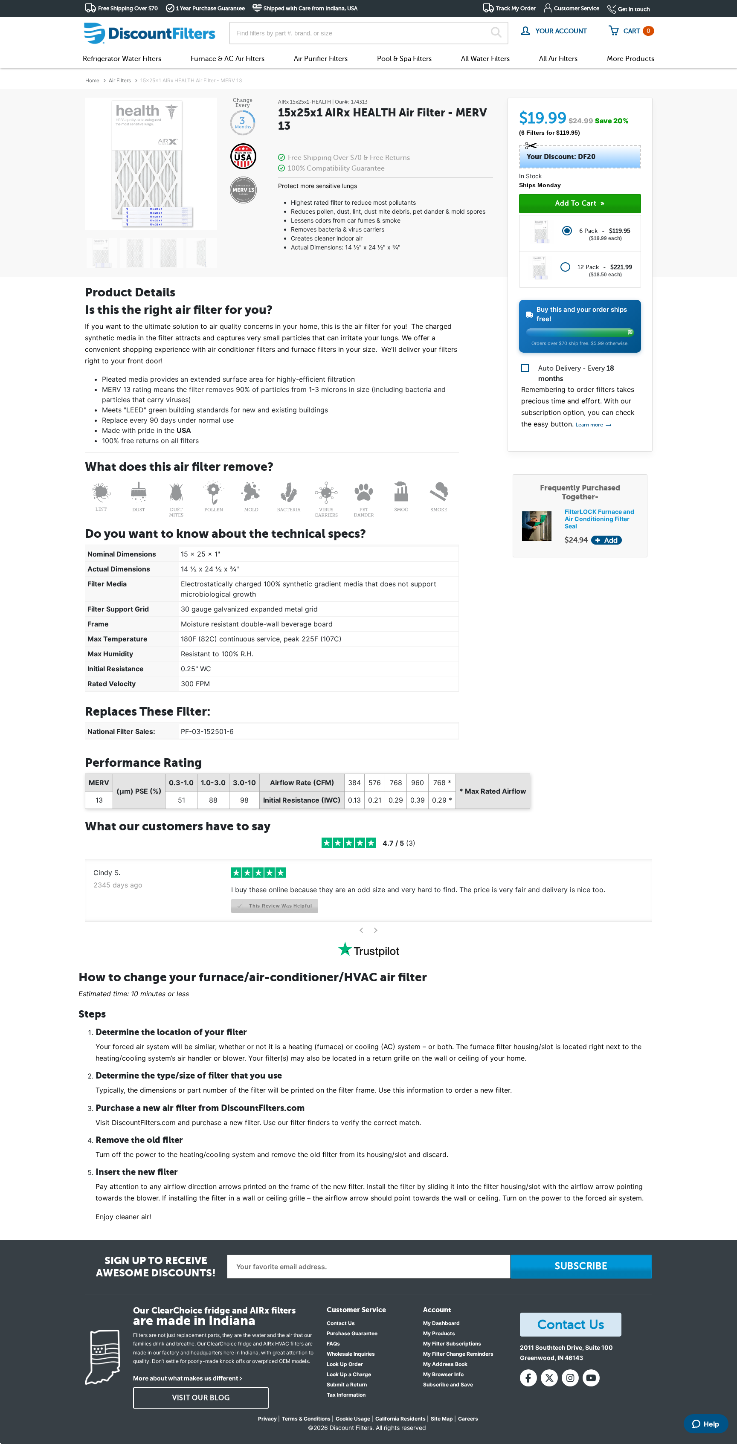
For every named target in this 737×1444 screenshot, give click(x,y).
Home (92, 80)
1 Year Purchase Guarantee (210, 8)
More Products (630, 59)
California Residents (400, 1418)
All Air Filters (558, 59)
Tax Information (346, 1395)
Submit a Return (347, 1384)
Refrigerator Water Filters (122, 59)
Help (711, 1424)
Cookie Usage (353, 1418)
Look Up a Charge (349, 1374)
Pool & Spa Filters (404, 59)
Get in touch (634, 9)
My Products (439, 1333)
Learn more (590, 425)
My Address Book (445, 1364)
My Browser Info (443, 1374)
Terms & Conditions (306, 1418)
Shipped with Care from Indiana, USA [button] (310, 8)
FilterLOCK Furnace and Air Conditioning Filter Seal (599, 519)
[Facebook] (528, 1377)
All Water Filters (485, 59)
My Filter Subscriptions (452, 1343)
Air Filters (120, 80)
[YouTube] (591, 1377)
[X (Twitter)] (549, 1377)
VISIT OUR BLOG (201, 1398)
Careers (468, 1418)
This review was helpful (279, 905)
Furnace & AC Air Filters (227, 59)
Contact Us (341, 1323)
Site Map (442, 1418)
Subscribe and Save (448, 1384)
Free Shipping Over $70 (128, 8)
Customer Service (576, 8)
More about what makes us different (185, 1378)
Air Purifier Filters (321, 59)
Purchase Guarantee (352, 1333)
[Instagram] (570, 1377)
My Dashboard (441, 1323)
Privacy (267, 1418)
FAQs (333, 1343)
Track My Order (516, 8)
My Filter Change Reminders (458, 1354)
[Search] (496, 33)
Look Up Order (345, 1364)
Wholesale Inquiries (351, 1354)
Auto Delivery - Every (576, 374)
